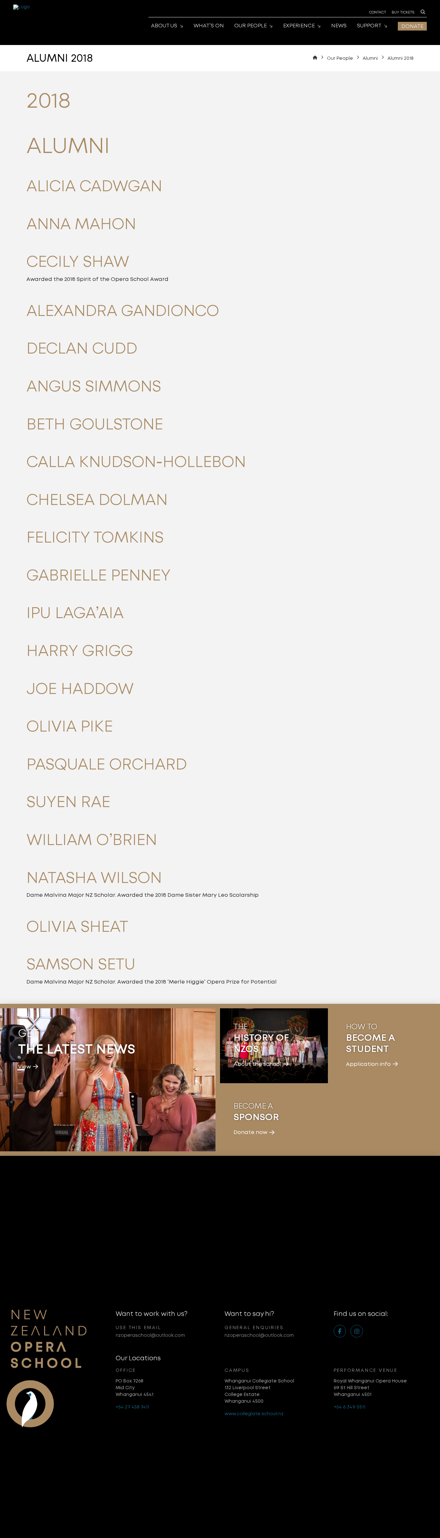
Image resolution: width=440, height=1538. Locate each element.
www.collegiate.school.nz (254, 1414)
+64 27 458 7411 (132, 1407)
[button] (423, 12)
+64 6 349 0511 (349, 1407)
